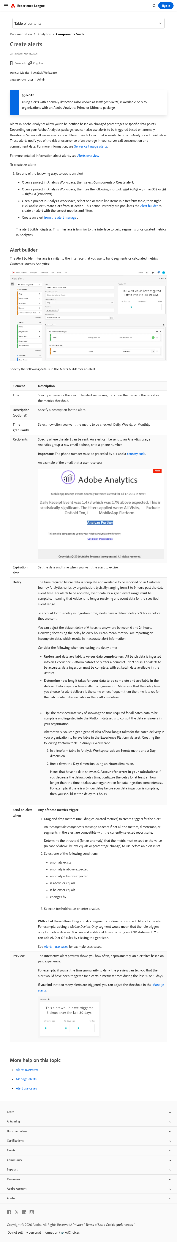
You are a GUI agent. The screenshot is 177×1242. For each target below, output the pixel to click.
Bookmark (20, 63)
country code (136, 453)
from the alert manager (60, 217)
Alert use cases (26, 1088)
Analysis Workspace (45, 73)
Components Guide (70, 34)
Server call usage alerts (90, 146)
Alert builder (149, 206)
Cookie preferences (119, 1224)
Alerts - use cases (56, 946)
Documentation (21, 34)
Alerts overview (88, 155)
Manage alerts (26, 1079)
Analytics (44, 34)
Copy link (38, 63)
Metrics (24, 73)
